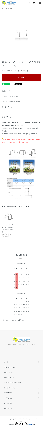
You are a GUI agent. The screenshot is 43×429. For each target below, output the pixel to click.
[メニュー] (40, 3)
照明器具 (10, 8)
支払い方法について (10, 377)
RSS (5, 393)
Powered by (11, 424)
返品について (6, 91)
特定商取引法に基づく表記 (10, 96)
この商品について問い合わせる (12, 101)
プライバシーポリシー (11, 388)
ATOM (10, 393)
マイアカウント (9, 398)
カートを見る (8, 403)
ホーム (3, 8)
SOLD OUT (21, 78)
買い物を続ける (7, 107)
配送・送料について (10, 367)
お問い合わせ (8, 408)
